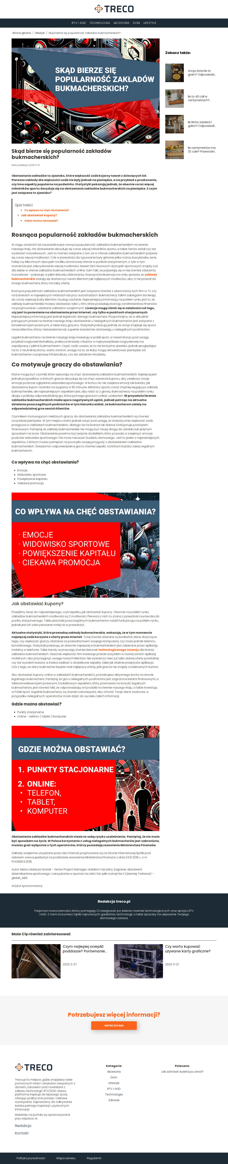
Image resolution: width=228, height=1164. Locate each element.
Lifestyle (150, 23)
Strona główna (22, 33)
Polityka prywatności (31, 1158)
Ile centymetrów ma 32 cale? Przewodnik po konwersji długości (202, 150)
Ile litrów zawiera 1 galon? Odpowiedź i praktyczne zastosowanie (202, 124)
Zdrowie (114, 1100)
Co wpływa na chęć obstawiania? (46, 210)
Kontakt (22, 1133)
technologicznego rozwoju (118, 650)
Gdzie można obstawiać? (41, 221)
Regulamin (94, 1158)
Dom (136, 23)
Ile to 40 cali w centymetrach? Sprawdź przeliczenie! (198, 98)
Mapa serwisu (66, 1158)
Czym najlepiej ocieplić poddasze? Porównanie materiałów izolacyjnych (84, 948)
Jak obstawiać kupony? (39, 215)
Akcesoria (121, 23)
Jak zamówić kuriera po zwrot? (182, 1072)
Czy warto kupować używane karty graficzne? (188, 948)
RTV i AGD (79, 23)
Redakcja (23, 1125)
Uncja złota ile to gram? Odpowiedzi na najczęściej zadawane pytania (201, 73)
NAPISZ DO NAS (114, 1025)
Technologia (100, 23)
